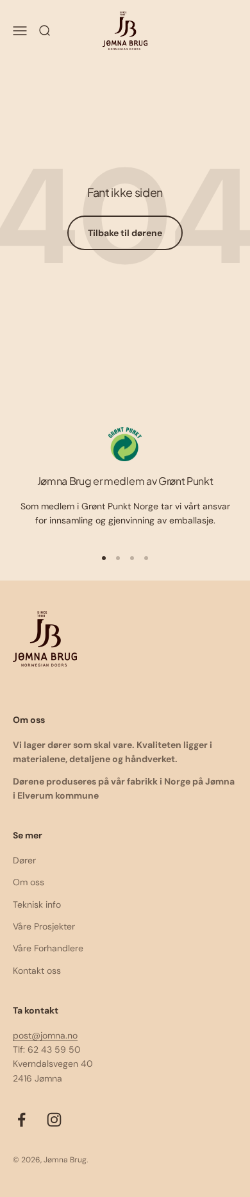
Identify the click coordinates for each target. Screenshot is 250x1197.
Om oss (28, 882)
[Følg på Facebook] (21, 1119)
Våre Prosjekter (44, 926)
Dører (24, 860)
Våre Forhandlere (48, 948)
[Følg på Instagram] (54, 1119)
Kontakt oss (37, 970)
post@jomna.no (45, 1035)
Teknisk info (37, 904)
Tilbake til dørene (125, 233)
